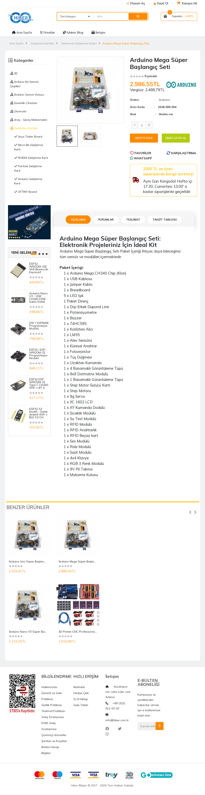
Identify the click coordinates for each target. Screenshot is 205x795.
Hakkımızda (49, 687)
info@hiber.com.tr (117, 720)
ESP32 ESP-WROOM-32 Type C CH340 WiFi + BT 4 (38, 384)
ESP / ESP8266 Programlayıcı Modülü (38, 325)
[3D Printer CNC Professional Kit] (78, 605)
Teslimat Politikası (53, 711)
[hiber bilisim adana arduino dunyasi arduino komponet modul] (29, 222)
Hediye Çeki (81, 693)
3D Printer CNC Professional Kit (78, 631)
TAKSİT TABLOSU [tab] (165, 219)
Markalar (79, 687)
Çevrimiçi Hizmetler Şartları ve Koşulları (54, 738)
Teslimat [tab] (133, 219)
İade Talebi (80, 705)
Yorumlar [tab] (106, 219)
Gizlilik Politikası (51, 705)
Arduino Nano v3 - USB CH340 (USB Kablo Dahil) (38, 298)
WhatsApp (142, 158)
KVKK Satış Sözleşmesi (48, 726)
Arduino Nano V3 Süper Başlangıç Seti (34, 631)
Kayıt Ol (162, 3)
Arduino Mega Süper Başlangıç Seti (81, 561)
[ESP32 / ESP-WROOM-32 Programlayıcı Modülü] (18, 356)
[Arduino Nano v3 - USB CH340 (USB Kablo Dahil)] (18, 300)
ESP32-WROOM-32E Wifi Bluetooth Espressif (38, 268)
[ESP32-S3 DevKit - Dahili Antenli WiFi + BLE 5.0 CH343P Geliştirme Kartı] (18, 415)
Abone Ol (160, 726)
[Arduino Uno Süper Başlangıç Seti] (28, 535)
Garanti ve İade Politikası (51, 696)
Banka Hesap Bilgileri (50, 750)
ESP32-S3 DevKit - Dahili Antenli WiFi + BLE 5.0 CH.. (38, 413)
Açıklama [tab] (78, 219)
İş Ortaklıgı (80, 699)
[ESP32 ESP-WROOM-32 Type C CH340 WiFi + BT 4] (18, 386)
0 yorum (151, 76)
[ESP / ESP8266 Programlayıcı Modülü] (18, 329)
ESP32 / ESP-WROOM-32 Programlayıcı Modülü (38, 354)
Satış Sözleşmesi (52, 717)
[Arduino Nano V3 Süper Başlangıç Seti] (28, 605)
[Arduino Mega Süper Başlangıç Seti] (78, 535)
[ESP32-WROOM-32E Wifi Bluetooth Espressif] (18, 270)
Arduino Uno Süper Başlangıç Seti (31, 561)
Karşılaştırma (183, 153)
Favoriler (142, 153)
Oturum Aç (137, 3)
